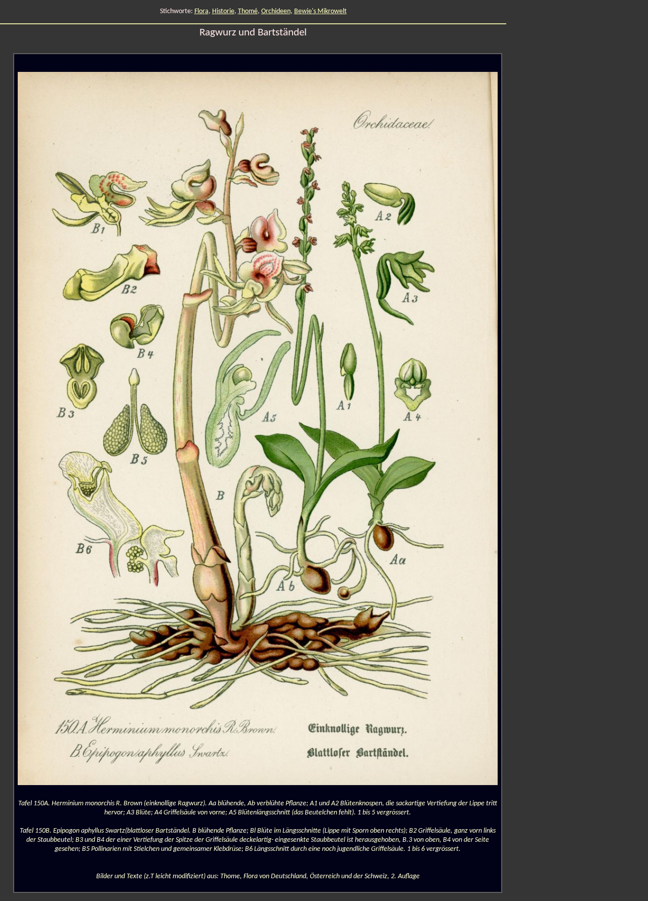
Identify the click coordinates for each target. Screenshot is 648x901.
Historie (223, 11)
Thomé (248, 11)
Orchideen (276, 11)
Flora (201, 11)
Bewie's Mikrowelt (320, 11)
